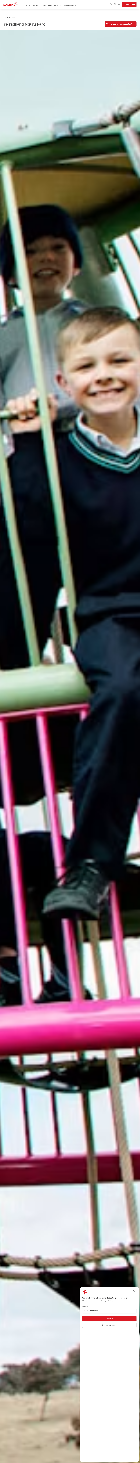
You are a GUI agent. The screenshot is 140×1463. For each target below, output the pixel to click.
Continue (109, 1319)
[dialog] (70, 731)
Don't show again (109, 1325)
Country (85, 1306)
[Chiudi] (133, 1291)
